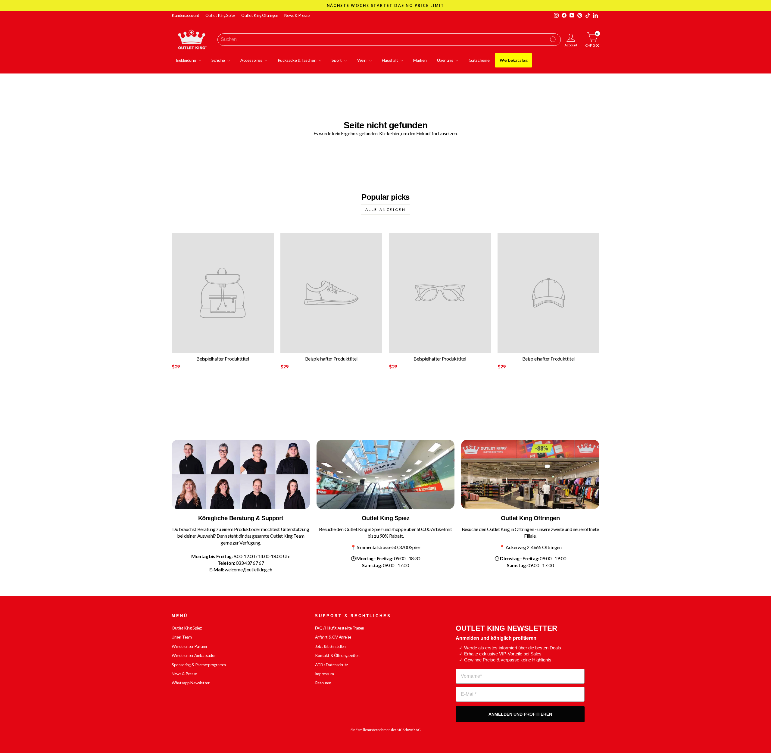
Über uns (445, 60)
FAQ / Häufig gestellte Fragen (339, 628)
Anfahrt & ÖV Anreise (333, 637)
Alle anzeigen (385, 209)
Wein (362, 60)
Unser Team (182, 637)
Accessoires (251, 60)
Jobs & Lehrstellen (330, 646)
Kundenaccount (185, 15)
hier (396, 133)
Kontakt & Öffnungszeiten (337, 655)
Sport (337, 60)
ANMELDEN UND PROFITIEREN (520, 714)
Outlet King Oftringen (259, 15)
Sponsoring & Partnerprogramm (199, 664)
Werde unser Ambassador (194, 655)
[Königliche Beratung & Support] (241, 474)
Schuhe (218, 60)
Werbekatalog (513, 60)
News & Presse (297, 15)
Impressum (324, 673)
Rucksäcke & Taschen (297, 60)
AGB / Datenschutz (331, 664)
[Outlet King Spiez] (386, 474)
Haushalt (390, 60)
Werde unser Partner (189, 646)
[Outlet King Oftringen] (530, 474)
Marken (420, 60)
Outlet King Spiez (220, 15)
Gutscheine (479, 60)
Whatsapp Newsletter (190, 682)
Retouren (323, 682)
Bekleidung (186, 60)
